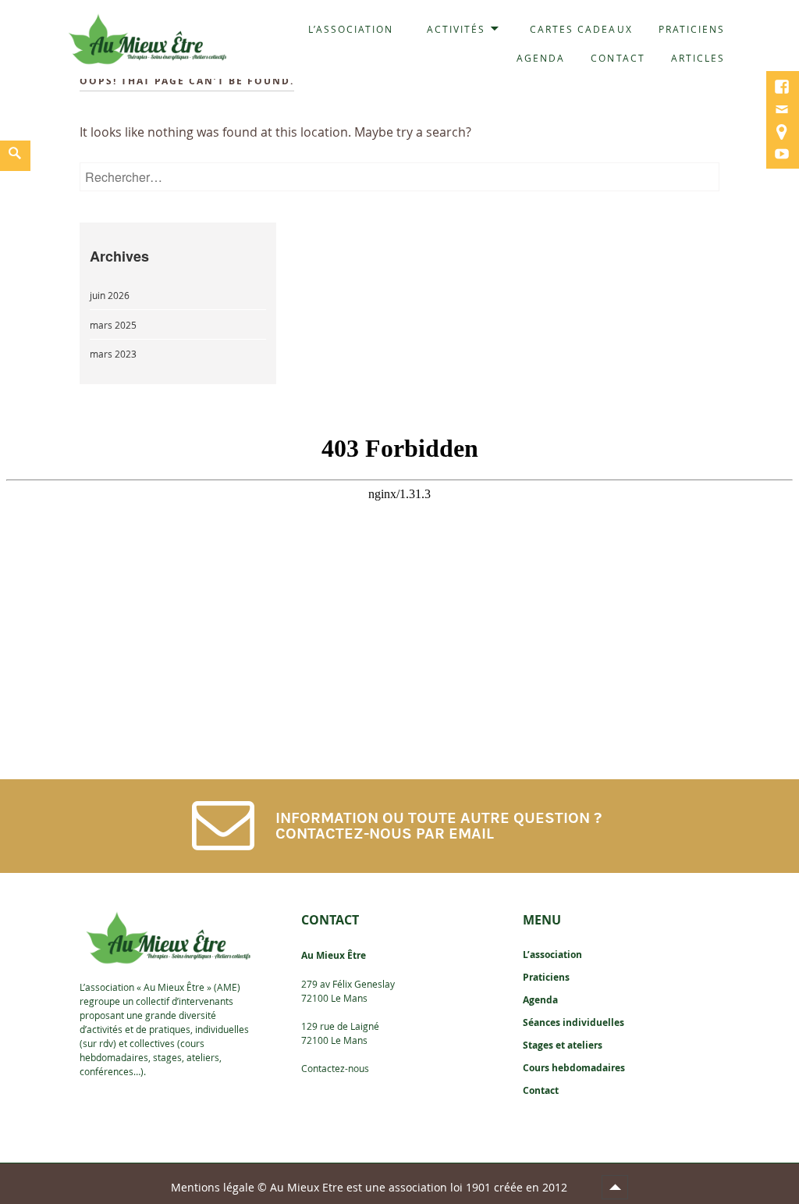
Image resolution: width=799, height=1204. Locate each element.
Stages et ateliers (562, 1045)
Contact (618, 58)
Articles (698, 58)
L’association (351, 29)
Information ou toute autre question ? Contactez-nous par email (438, 825)
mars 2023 (113, 353)
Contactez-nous (335, 1068)
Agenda (541, 58)
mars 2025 (113, 325)
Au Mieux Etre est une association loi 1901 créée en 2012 (420, 1187)
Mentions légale (212, 1187)
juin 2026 (110, 295)
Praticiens (692, 29)
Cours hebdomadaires (574, 1067)
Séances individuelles (573, 1022)
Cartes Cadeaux (581, 29)
